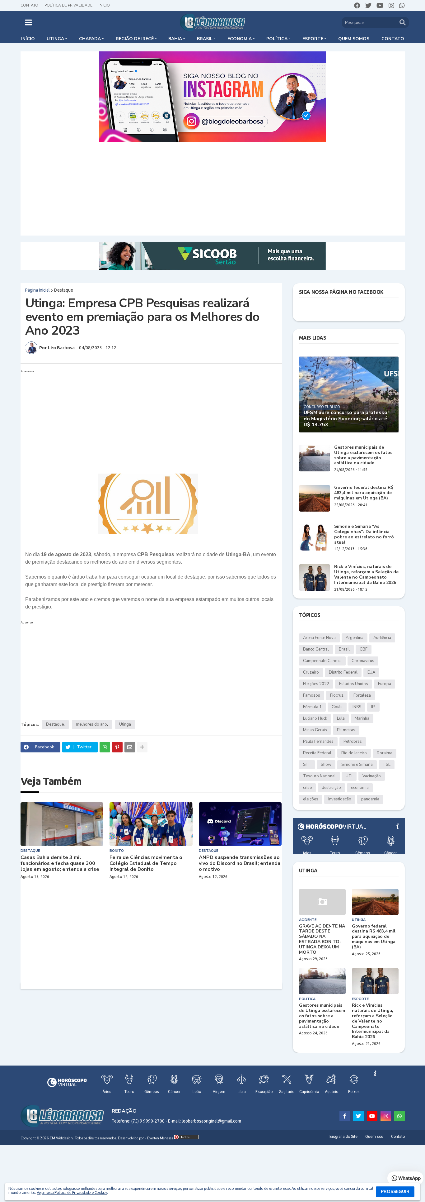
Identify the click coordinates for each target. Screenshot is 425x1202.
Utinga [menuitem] (55, 39)
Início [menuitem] (28, 39)
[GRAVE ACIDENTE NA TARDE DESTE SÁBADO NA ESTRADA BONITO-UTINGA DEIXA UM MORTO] (322, 902)
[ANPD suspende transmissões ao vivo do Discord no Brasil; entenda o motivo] (240, 824)
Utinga (125, 724)
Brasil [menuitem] (205, 39)
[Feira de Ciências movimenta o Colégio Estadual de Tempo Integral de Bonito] (151, 824)
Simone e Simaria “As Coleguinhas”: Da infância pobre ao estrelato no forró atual (364, 534)
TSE (386, 764)
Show (326, 764)
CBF (363, 649)
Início (104, 5)
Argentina (354, 638)
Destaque (63, 290)
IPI (373, 707)
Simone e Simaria (357, 764)
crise (307, 787)
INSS (357, 707)
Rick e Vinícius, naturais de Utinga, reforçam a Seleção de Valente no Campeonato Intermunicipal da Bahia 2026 (366, 574)
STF (307, 764)
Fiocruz (336, 695)
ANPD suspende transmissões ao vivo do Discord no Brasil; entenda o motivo (239, 864)
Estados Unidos (353, 684)
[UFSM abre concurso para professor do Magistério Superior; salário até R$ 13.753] (349, 394)
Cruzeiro (311, 672)
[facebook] (357, 5)
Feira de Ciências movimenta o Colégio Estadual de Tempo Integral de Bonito (146, 864)
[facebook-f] (344, 1116)
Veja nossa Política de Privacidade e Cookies (72, 1192)
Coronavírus (363, 661)
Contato (29, 5)
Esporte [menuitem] (312, 39)
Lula (341, 718)
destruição (331, 787)
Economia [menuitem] (239, 39)
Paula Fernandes (318, 741)
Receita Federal (317, 753)
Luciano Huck (315, 718)
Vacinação (371, 776)
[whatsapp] (402, 5)
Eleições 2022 (316, 684)
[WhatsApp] (105, 747)
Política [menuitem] (276, 39)
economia (360, 787)
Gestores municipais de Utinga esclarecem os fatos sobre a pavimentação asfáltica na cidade (363, 455)
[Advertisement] (212, 188)
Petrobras (352, 741)
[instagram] (391, 5)
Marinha (362, 718)
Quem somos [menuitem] (353, 39)
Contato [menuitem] (392, 39)
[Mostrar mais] (142, 747)
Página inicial (37, 290)
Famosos (311, 695)
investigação (339, 799)
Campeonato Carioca (322, 661)
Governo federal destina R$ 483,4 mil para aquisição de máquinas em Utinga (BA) (364, 493)
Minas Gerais (315, 730)
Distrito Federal (343, 672)
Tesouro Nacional (319, 776)
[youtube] (380, 5)
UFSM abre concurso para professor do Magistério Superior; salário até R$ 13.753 (346, 419)
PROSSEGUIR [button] (395, 1192)
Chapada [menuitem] (90, 39)
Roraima (384, 753)
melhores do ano (91, 724)
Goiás (337, 707)
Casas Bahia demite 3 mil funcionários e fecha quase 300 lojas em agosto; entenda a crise (60, 864)
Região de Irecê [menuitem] (135, 39)
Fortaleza (362, 695)
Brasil (344, 649)
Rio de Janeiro (354, 753)
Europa (384, 684)
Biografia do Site (343, 1136)
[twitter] (368, 5)
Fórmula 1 (312, 707)
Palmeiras (346, 730)
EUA (371, 672)
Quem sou (374, 1136)
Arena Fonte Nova (319, 638)
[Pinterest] (117, 747)
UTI (349, 776)
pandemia (370, 799)
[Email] (129, 747)
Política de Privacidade (68, 5)
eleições (310, 799)
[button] (28, 22)
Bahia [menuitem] (175, 39)
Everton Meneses (160, 1138)
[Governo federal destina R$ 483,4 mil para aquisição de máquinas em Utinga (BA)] (314, 498)
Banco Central (316, 649)
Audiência (382, 638)
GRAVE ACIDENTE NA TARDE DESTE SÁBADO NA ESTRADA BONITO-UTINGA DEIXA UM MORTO (322, 939)
